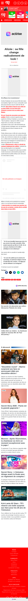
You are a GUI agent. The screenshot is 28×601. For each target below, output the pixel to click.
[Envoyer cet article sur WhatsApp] (18, 273)
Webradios (8, 20)
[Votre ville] (15, 3)
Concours (14, 566)
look (15, 279)
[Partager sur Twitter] (10, 273)
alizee (3, 279)
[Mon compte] (25, 3)
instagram (7, 279)
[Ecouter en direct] (18, 3)
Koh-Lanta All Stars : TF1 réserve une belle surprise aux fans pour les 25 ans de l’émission (13, 506)
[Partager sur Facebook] (6, 273)
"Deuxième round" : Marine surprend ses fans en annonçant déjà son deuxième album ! (13, 370)
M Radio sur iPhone (14, 579)
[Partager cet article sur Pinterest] (14, 273)
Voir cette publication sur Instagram (11, 179)
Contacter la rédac (14, 568)
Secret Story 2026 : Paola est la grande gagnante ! (14, 407)
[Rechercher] (22, 3)
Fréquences (14, 555)
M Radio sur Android (14, 581)
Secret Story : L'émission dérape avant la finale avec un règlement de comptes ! (13, 474)
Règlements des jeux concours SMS (14, 590)
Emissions (17, 20)
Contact (14, 551)
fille (12, 279)
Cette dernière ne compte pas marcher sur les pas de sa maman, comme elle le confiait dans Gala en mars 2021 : (14, 207)
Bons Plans (14, 560)
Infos (14, 562)
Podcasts (14, 572)
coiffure (18, 279)
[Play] (2, 9)
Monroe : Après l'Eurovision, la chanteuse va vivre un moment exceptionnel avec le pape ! (14, 442)
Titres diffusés (14, 553)
